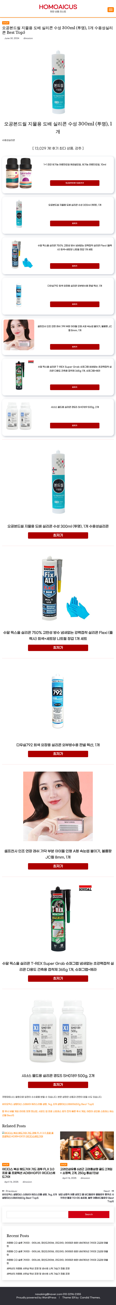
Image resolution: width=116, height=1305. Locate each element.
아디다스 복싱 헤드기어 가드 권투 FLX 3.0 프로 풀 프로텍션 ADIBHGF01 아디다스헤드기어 (28, 1173)
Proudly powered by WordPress (36, 1297)
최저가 (74, 223)
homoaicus (58, 7)
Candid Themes (90, 1297)
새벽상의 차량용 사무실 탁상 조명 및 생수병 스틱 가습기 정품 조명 (38, 1268)
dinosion (28, 38)
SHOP (5, 23)
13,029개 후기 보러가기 (74, 183)
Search (89, 1214)
